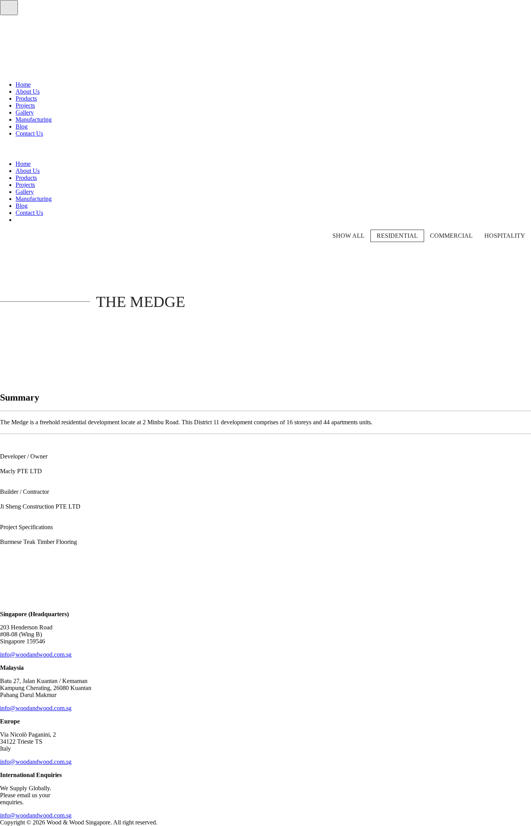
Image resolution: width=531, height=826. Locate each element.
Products (26, 98)
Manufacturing (34, 119)
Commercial (451, 235)
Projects (25, 105)
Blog (22, 126)
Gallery (25, 112)
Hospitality (504, 235)
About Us (28, 91)
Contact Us (29, 133)
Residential (397, 235)
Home (23, 84)
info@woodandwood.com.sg (36, 654)
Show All (348, 235)
